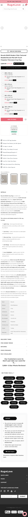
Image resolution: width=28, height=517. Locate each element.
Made (17, 507)
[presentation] (2, 180)
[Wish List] (25, 119)
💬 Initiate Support (10, 451)
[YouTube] (11, 491)
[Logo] (14, 5)
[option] (14, 28)
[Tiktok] (15, 491)
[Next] (26, 28)
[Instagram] (4, 491)
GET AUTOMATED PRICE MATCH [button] (13, 67)
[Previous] (2, 28)
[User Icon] (23, 5)
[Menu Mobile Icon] (2, 5)
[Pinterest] (8, 491)
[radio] (4, 179)
